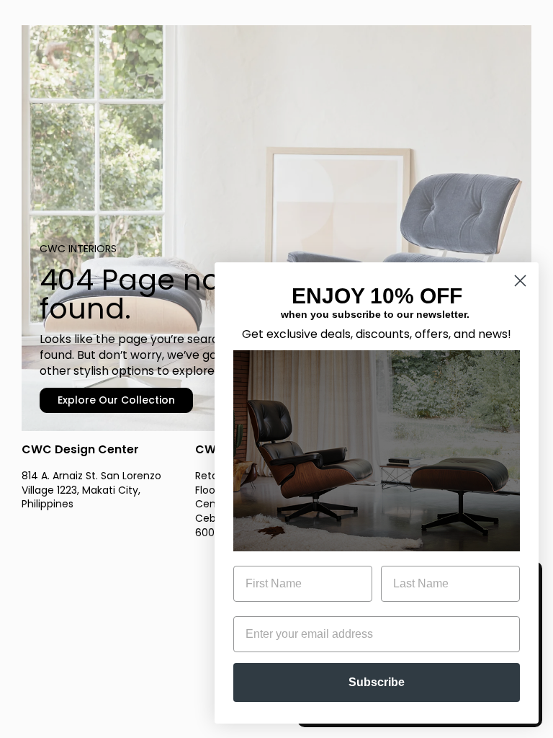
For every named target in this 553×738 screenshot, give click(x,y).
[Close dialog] (520, 280)
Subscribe (377, 682)
